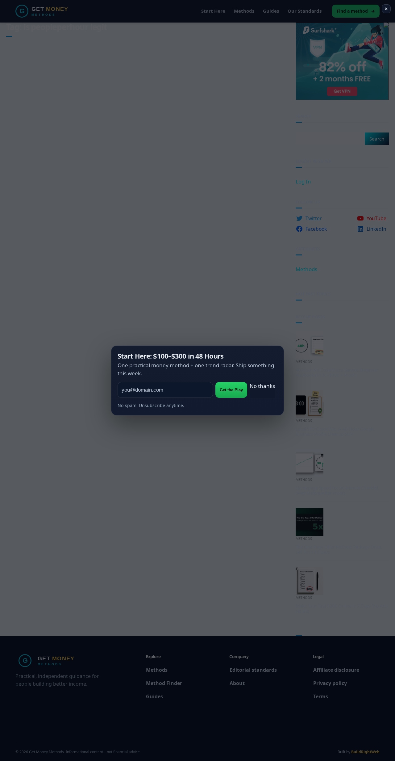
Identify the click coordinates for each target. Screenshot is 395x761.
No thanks (262, 385)
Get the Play (231, 390)
